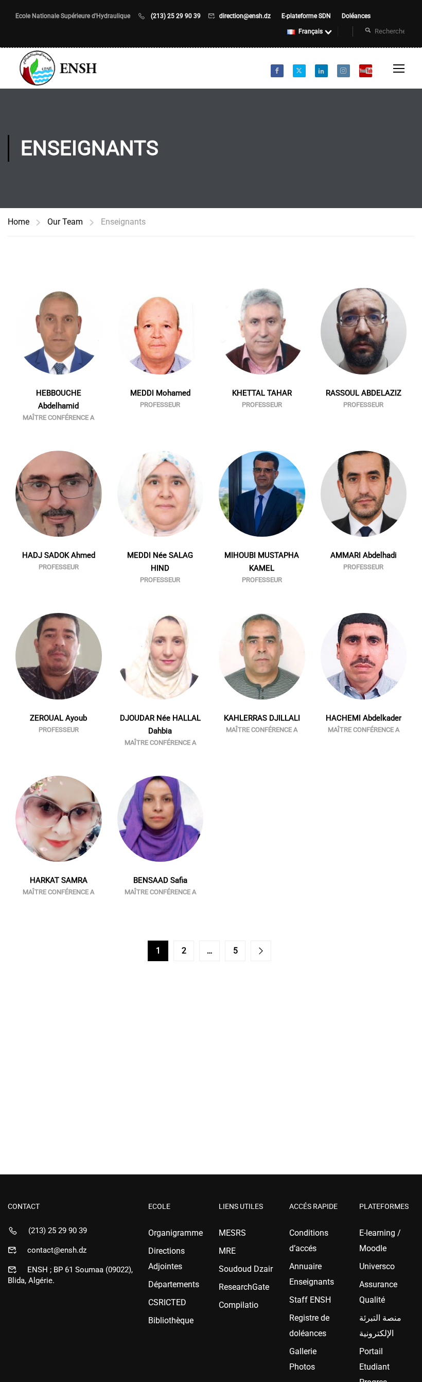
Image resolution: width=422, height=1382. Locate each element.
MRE (227, 1251)
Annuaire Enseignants (311, 1274)
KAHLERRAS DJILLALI (262, 718)
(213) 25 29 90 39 (176, 16)
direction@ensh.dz (245, 16)
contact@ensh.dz (56, 1250)
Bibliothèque (171, 1320)
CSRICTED (167, 1302)
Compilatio (238, 1305)
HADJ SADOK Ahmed (58, 555)
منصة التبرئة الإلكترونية (380, 1325)
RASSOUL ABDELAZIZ (363, 393)
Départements (173, 1284)
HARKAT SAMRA (58, 880)
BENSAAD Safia (160, 880)
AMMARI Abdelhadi (363, 555)
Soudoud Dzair (246, 1269)
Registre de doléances (309, 1325)
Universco (377, 1266)
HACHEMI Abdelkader (363, 718)
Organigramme (175, 1233)
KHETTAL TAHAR (262, 393)
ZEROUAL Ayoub (58, 718)
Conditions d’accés (308, 1240)
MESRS (232, 1233)
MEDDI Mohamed (160, 393)
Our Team (65, 222)
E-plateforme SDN (307, 16)
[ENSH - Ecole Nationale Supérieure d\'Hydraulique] (59, 68)
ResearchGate (244, 1287)
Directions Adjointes (166, 1258)
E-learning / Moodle (380, 1240)
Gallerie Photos (302, 1359)
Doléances (356, 16)
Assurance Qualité (378, 1292)
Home (18, 222)
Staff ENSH (310, 1300)
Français (310, 31)
